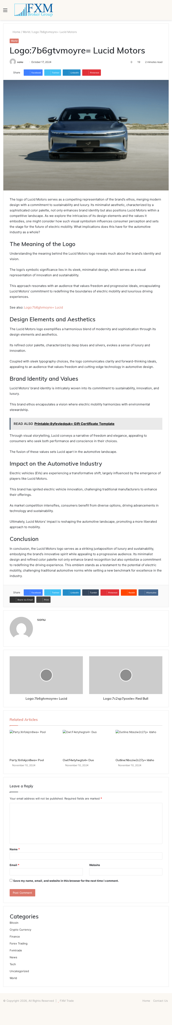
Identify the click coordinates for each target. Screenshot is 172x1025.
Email (14, 865)
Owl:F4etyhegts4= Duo (78, 760)
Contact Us (160, 1000)
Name (15, 849)
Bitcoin (14, 922)
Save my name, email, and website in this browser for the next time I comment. (66, 880)
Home (16, 32)
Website (94, 865)
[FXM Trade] (33, 10)
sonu (20, 62)
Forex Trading (18, 943)
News (13, 957)
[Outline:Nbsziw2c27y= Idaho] (139, 743)
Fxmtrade (16, 950)
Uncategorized (19, 971)
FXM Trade (67, 1000)
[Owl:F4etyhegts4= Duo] (86, 743)
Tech (13, 964)
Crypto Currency (20, 929)
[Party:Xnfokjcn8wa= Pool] (33, 743)
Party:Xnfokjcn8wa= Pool (27, 760)
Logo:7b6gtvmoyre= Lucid (43, 307)
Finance (15, 936)
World (26, 32)
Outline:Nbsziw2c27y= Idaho (135, 760)
